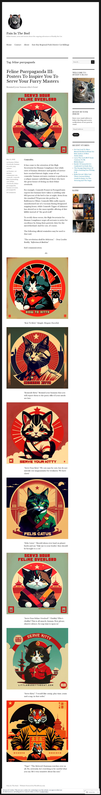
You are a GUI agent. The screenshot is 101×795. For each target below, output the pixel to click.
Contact (17, 45)
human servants (12, 188)
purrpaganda (11, 190)
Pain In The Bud (18, 33)
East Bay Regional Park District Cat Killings (50, 45)
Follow (76, 135)
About (26, 45)
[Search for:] (81, 62)
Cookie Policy (44, 792)
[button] (75, 198)
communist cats (12, 175)
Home (9, 45)
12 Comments (11, 192)
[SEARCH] (92, 62)
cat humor (10, 162)
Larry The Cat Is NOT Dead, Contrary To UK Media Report (84, 160)
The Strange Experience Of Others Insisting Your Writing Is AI (84, 170)
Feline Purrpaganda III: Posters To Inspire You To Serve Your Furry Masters (33, 76)
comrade (10, 177)
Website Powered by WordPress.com (32, 786)
